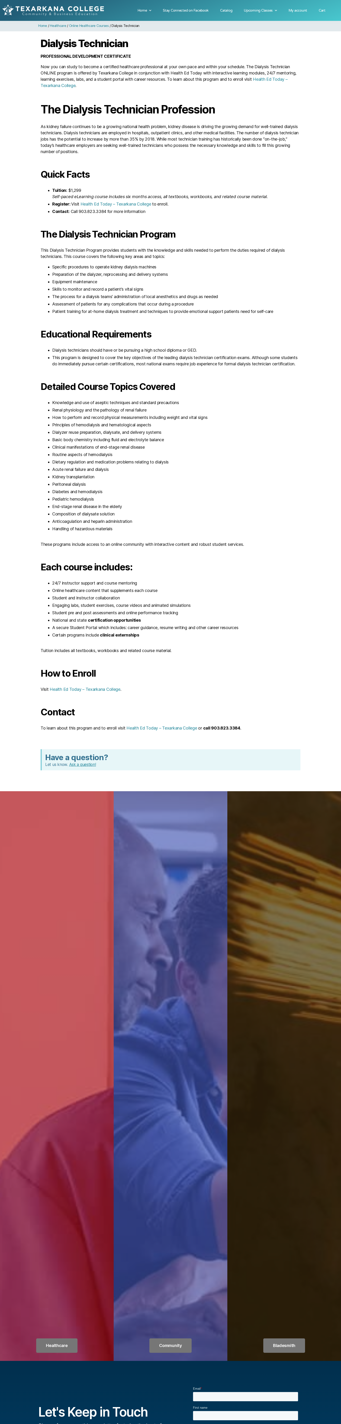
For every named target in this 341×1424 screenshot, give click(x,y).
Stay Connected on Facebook (186, 10)
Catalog (226, 10)
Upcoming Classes (258, 10)
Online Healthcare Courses (89, 26)
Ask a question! (82, 764)
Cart (322, 10)
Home (142, 10)
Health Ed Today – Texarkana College (115, 204)
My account (298, 10)
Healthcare (58, 26)
